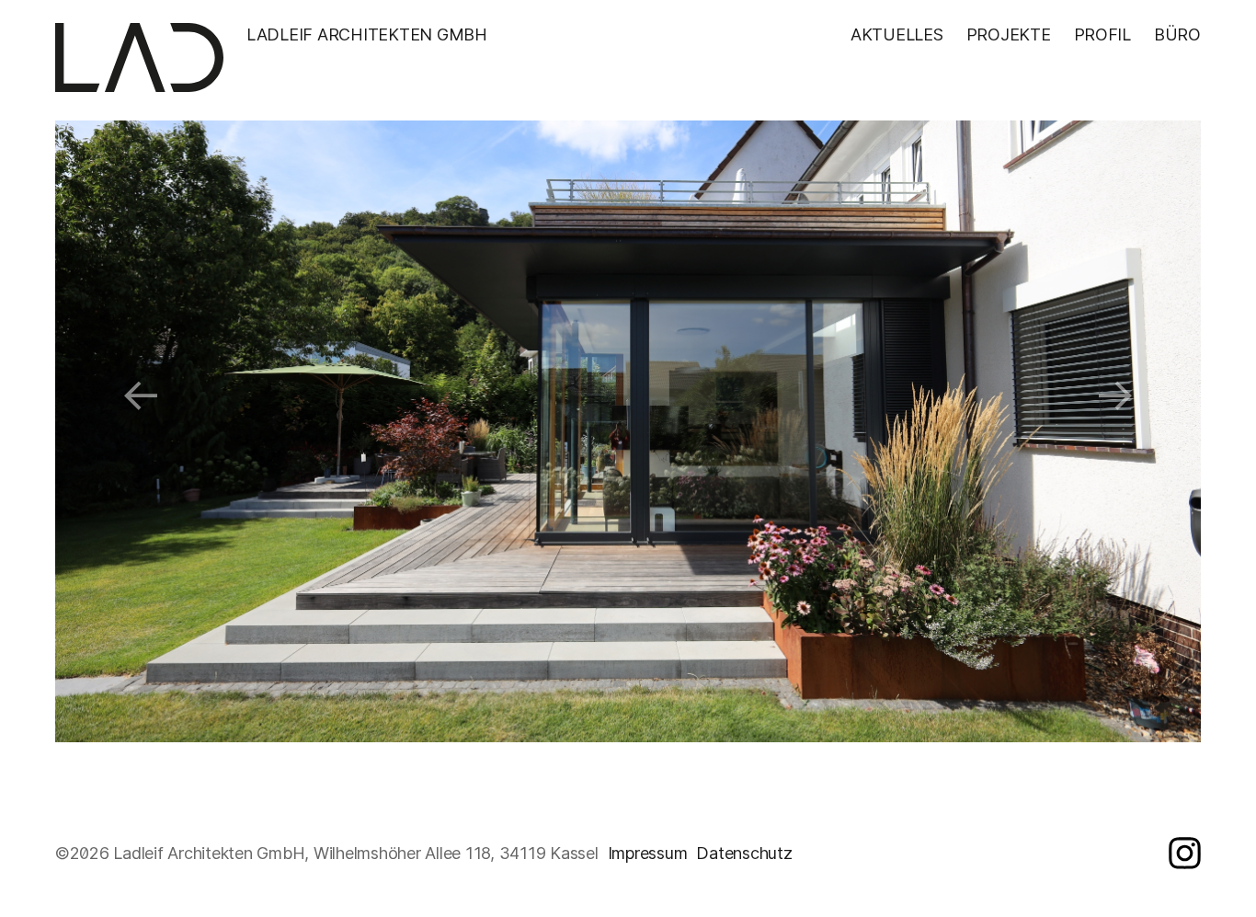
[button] (141, 394)
